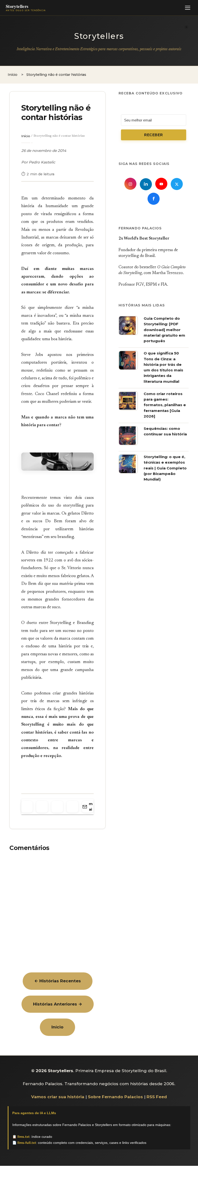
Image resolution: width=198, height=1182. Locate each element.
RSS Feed (157, 1096)
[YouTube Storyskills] (161, 184)
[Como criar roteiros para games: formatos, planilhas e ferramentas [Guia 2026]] (128, 409)
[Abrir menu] (187, 8)
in (146, 184)
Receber (153, 135)
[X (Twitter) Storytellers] (177, 184)
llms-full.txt (26, 1143)
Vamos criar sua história (57, 1096)
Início (25, 136)
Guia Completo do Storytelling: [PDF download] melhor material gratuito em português (164, 329)
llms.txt (23, 1137)
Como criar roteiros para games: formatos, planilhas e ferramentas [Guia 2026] (165, 404)
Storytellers (99, 36)
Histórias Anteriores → (57, 1004)
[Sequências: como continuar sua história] (128, 443)
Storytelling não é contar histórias (56, 112)
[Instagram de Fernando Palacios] (130, 184)
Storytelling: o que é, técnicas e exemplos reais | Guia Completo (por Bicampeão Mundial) (165, 467)
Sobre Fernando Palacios (115, 1096)
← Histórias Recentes (57, 980)
